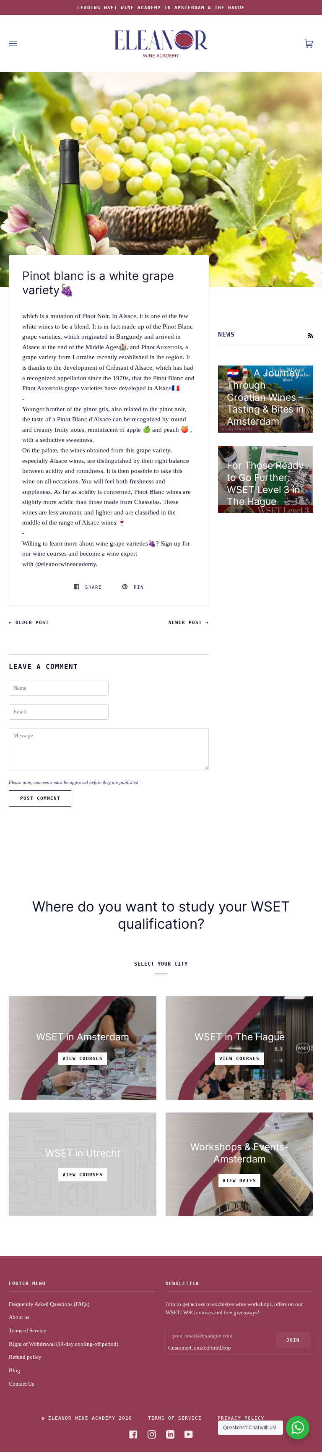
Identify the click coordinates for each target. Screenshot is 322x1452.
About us (19, 1317)
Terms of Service (27, 1331)
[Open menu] (21, 43)
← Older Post (29, 622)
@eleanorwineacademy (65, 563)
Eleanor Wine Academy (81, 1418)
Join (293, 1340)
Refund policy (25, 1357)
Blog (14, 1371)
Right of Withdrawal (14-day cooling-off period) (63, 1344)
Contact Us (21, 1384)
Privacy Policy (241, 1418)
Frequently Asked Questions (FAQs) (49, 1304)
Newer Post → (189, 622)
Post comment (40, 798)
